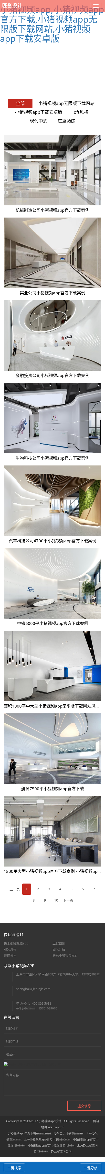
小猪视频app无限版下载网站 (66, 103)
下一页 (68, 900)
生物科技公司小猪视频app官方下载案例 (52, 458)
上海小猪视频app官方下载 (41, 1139)
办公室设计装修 (64, 1133)
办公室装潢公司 (61, 1151)
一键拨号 (14, 1167)
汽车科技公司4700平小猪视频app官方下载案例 (52, 540)
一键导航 (90, 1167)
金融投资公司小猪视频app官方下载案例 (52, 375)
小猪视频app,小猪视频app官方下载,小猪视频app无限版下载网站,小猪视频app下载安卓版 (52, 24)
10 (56, 900)
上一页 (15, 889)
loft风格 (80, 112)
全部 (20, 103)
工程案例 (69, 73)
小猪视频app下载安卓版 (38, 112)
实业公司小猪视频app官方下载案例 (52, 293)
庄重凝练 (66, 121)
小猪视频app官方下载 (22, 1133)
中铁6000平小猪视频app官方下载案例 (52, 623)
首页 (55, 73)
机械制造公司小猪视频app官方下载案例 (52, 210)
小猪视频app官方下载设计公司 (48, 1145)
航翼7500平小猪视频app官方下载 (52, 788)
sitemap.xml (56, 1127)
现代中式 (38, 121)
